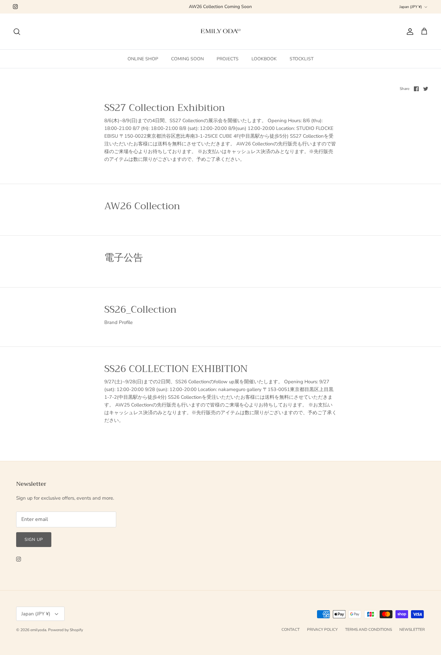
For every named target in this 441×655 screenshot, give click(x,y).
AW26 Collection (142, 206)
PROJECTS (228, 59)
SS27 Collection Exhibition (164, 107)
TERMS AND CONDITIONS (368, 629)
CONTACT (291, 629)
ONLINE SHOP (143, 59)
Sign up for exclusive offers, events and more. (65, 498)
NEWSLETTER (412, 629)
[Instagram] (15, 6)
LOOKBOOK (264, 59)
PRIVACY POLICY (322, 629)
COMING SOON (187, 59)
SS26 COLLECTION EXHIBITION (176, 368)
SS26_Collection (140, 309)
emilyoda (38, 629)
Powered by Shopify (65, 629)
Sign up (34, 540)
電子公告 (123, 257)
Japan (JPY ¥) (410, 6)
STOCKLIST (301, 59)
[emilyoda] (221, 31)
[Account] (409, 31)
